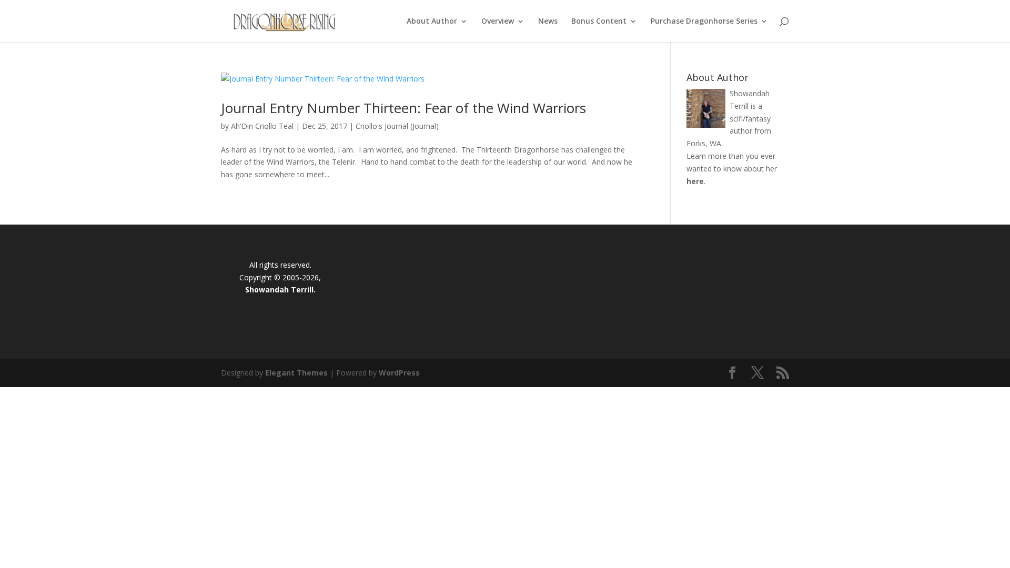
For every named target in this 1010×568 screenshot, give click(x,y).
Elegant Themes (296, 373)
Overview (497, 21)
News (548, 21)
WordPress (399, 373)
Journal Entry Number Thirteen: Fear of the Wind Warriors (403, 107)
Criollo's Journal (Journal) (397, 126)
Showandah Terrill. (280, 290)
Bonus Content (599, 21)
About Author (432, 21)
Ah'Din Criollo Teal (262, 126)
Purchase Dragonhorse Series (704, 21)
